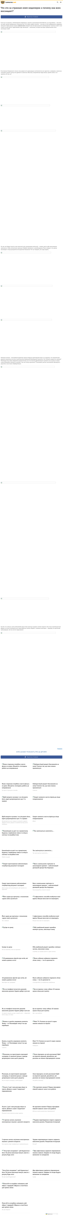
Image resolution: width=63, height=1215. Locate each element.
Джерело (59, 748)
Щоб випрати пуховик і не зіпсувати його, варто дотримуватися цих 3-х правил (16, 818)
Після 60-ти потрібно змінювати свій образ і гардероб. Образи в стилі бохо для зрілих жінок (15, 1205)
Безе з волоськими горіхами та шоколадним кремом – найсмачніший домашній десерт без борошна (45, 885)
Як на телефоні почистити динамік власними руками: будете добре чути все (16, 1010)
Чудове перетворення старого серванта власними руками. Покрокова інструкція (46, 1140)
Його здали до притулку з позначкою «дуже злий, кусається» (14, 917)
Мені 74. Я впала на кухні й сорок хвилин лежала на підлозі (47, 1042)
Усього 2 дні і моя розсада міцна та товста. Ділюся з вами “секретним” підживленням (14, 1109)
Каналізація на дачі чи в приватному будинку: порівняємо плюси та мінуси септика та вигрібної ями (15, 852)
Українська (49, 1214)
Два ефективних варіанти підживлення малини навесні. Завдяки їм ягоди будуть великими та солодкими (47, 1172)
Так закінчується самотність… (43, 850)
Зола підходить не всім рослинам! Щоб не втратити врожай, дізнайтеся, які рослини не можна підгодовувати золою (46, 1076)
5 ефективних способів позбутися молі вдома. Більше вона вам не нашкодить (46, 917)
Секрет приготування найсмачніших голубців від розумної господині (14, 884)
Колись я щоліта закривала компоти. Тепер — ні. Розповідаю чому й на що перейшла (14, 1043)
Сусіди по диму (7, 947)
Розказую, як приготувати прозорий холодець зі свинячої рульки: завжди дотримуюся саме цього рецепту (14, 1076)
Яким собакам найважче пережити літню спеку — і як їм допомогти (46, 979)
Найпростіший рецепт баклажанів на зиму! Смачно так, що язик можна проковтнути (45, 786)
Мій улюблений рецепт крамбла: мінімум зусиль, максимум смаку (46, 948)
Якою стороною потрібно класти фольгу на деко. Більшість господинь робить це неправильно (15, 786)
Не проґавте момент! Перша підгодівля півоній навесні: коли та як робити (46, 1108)
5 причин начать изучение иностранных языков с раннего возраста (15, 1140)
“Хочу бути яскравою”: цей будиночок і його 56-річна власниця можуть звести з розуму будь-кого (15, 1172)
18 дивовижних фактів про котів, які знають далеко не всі (14, 979)
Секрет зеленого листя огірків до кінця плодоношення (46, 818)
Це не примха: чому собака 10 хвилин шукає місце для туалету (46, 1010)
